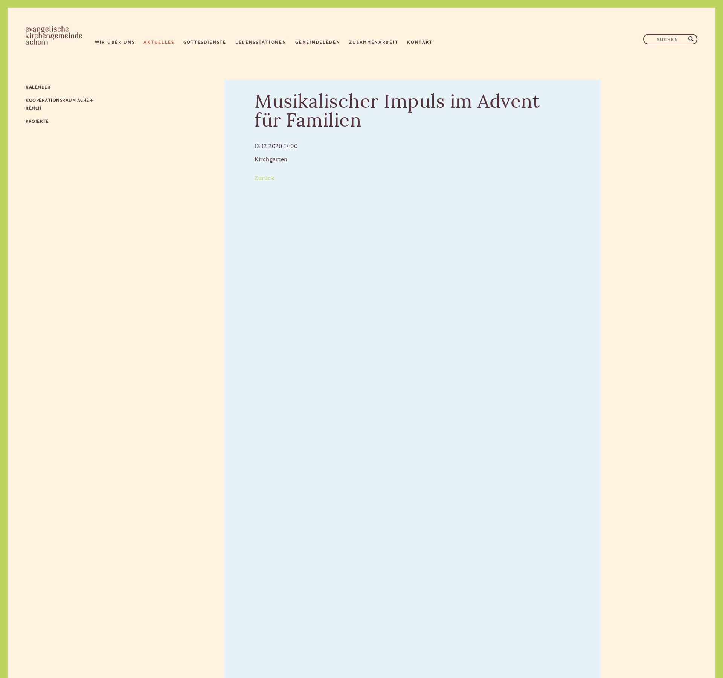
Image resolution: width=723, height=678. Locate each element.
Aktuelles (158, 42)
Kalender (38, 86)
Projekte (37, 121)
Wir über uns (114, 42)
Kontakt (420, 42)
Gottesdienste (204, 42)
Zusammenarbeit (373, 42)
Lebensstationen (261, 42)
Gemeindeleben (317, 42)
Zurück (264, 178)
